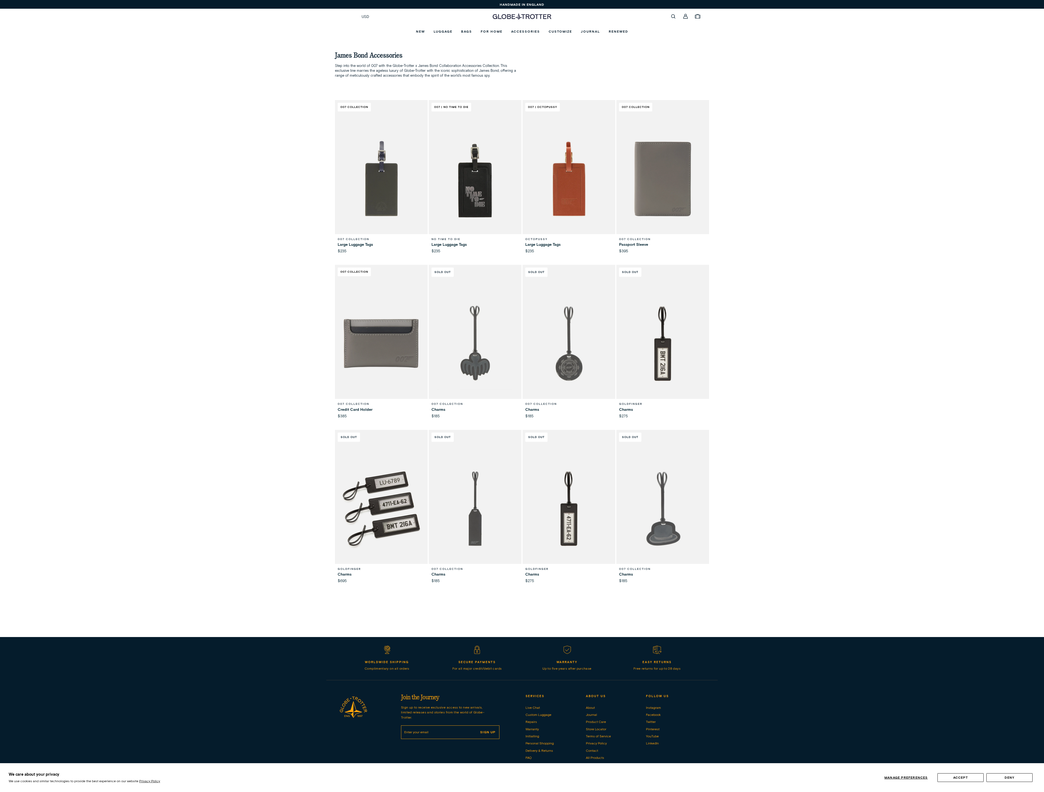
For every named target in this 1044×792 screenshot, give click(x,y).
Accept (960, 777)
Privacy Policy (149, 781)
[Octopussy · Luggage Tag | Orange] (569, 178)
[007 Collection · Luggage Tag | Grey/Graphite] (381, 178)
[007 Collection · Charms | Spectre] (475, 343)
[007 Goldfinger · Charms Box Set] (381, 508)
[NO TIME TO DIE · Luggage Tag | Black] (475, 178)
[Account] (685, 16)
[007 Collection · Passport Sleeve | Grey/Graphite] (662, 178)
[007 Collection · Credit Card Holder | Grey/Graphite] (381, 343)
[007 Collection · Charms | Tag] (475, 508)
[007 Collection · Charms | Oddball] (662, 508)
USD (365, 16)
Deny (1010, 777)
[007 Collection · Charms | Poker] (569, 343)
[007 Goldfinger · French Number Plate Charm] (569, 508)
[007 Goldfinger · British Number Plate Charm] (662, 343)
